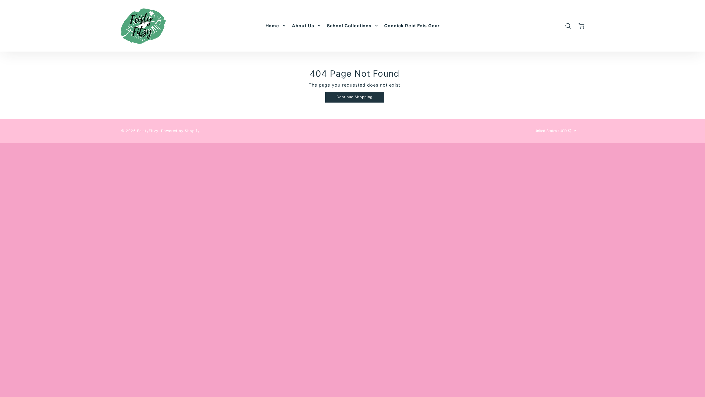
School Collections (349, 25)
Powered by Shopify (180, 131)
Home (272, 25)
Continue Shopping (355, 97)
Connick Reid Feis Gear (412, 25)
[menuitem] (276, 26)
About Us (303, 25)
